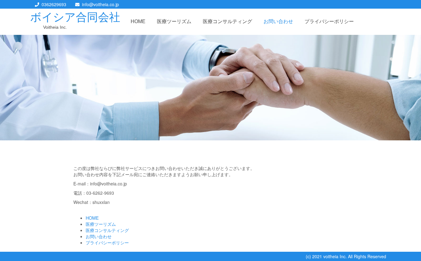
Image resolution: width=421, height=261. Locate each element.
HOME (138, 21)
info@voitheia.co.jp (100, 4)
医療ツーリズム (174, 21)
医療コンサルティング (227, 21)
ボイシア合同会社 (75, 17)
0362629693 (54, 4)
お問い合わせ (278, 21)
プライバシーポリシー (329, 21)
